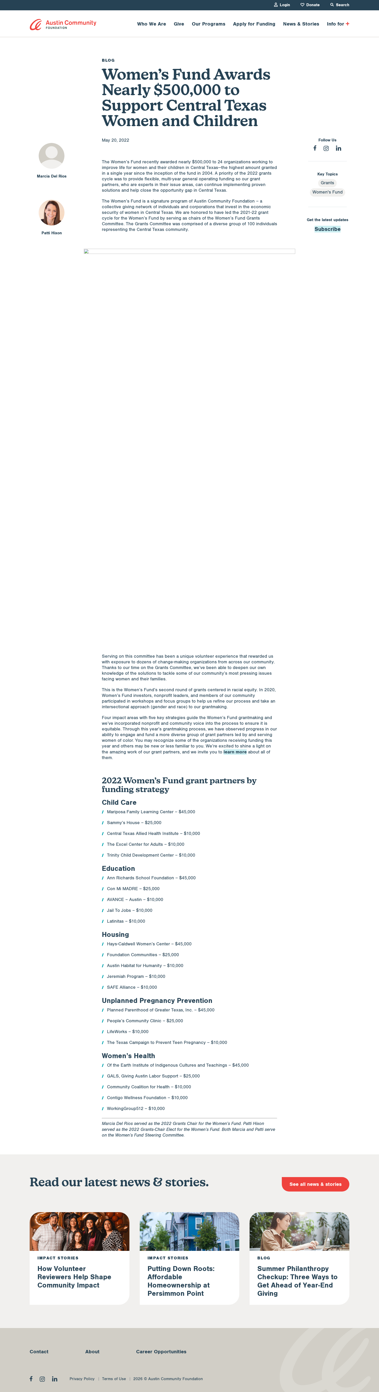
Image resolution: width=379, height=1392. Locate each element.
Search (342, 5)
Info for (335, 24)
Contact (39, 1352)
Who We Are (151, 24)
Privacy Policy (82, 1379)
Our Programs (208, 24)
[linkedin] (338, 148)
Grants (327, 183)
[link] (63, 24)
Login (285, 5)
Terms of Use (114, 1379)
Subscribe (328, 229)
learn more (235, 752)
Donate (313, 5)
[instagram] (326, 148)
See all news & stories (316, 1184)
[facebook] (315, 148)
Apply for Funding (254, 24)
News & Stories (301, 24)
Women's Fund (327, 192)
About (92, 1352)
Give (179, 24)
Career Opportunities (161, 1352)
